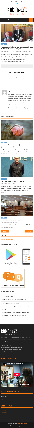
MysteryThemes (23, 423)
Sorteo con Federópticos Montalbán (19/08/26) (14, 299)
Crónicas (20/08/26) (7, 296)
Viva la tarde (5, 400)
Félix (13, 51)
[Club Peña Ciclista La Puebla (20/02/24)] (17, 167)
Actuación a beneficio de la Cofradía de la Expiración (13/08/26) (16, 308)
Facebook (4, 412)
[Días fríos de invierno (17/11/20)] (17, 130)
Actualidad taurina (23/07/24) (6, 231)
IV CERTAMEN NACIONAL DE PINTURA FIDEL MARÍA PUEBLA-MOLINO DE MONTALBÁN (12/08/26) (15, 314)
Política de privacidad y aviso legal (17, 426)
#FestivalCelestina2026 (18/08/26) (11, 303)
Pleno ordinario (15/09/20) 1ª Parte (11, 220)
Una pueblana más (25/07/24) (29, 231)
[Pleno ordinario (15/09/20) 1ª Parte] (17, 205)
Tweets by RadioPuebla (7, 239)
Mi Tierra (3, 44)
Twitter (4, 410)
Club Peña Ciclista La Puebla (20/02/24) (12, 181)
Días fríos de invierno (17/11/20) (10, 145)
